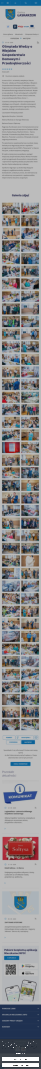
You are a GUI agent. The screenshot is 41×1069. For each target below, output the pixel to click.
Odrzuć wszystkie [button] (21, 1059)
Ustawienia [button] (20, 1053)
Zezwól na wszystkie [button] (21, 1065)
